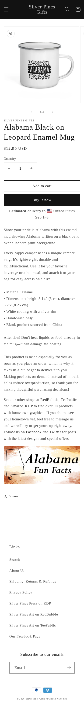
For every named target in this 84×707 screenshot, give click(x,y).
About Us (16, 570)
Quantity (10, 158)
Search (14, 559)
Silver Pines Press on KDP (30, 603)
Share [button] (13, 496)
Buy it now (42, 200)
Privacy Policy (20, 592)
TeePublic (69, 400)
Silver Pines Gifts (35, 699)
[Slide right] (52, 111)
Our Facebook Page (25, 636)
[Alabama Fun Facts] (42, 484)
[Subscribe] (69, 668)
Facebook (34, 432)
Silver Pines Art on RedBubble (33, 614)
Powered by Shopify (56, 699)
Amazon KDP (21, 406)
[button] (6, 9)
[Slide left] (31, 111)
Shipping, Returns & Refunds (32, 581)
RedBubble (49, 400)
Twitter (55, 432)
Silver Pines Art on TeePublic (32, 625)
